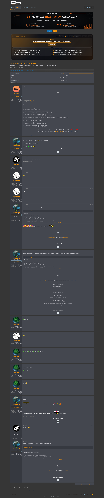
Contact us (68, 494)
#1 (92, 86)
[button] (29, 7)
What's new (25, 7)
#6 (92, 204)
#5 (92, 188)
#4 (92, 172)
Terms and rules (74, 494)
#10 (92, 349)
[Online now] (16, 144)
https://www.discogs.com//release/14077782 (58, 280)
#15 (92, 441)
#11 (92, 365)
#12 (92, 380)
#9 (92, 333)
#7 (92, 250)
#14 (92, 425)
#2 (92, 138)
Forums (18, 7)
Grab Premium (27, 135)
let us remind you (59, 131)
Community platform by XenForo (52, 496)
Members (33, 7)
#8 (92, 317)
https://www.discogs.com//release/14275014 (58, 470)
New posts (12, 9)
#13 (92, 396)
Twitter (28, 102)
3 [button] (62, 73)
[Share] (90, 86)
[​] (58, 93)
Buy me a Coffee (33, 135)
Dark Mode (13, 494)
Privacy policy (82, 494)
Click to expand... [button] (58, 222)
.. (58, 152)
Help (87, 494)
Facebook (29, 100)
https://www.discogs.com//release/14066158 (58, 237)
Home (12, 7)
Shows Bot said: (27, 211)
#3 (92, 156)
